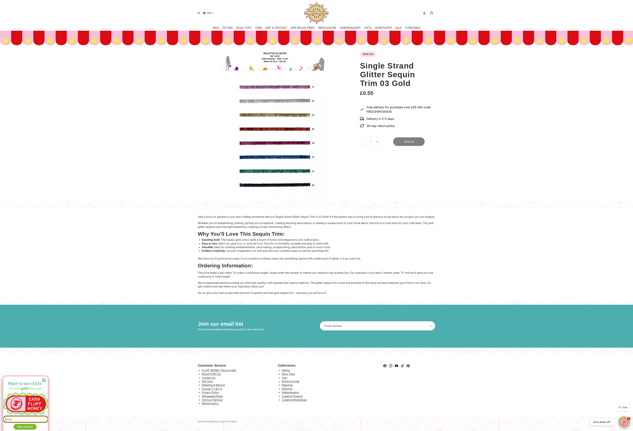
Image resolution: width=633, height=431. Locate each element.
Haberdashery (290, 392)
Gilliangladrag (211, 421)
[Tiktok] (402, 366)
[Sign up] (430, 326)
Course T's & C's (212, 388)
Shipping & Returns (213, 385)
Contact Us (208, 377)
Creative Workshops (294, 399)
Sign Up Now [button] (25, 426)
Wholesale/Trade (212, 396)
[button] (624, 422)
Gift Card (207, 381)
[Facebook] (385, 366)
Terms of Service (212, 399)
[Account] (424, 13)
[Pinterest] (408, 366)
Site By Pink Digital (228, 421)
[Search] (198, 13)
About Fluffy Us (211, 374)
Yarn (284, 377)
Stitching (287, 388)
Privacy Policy (210, 392)
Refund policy (210, 403)
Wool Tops (288, 374)
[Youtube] (396, 366)
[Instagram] (391, 366)
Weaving (287, 385)
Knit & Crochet (290, 381)
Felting (286, 370)
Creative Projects (292, 396)
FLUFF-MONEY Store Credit (219, 370)
